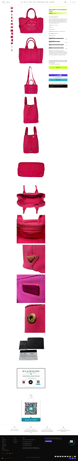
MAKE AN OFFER (58, 80)
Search (3, 447)
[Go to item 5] (12, 20)
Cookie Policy (4, 439)
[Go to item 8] (12, 30)
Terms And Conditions (5, 450)
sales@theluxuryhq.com (28, 443)
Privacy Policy (4, 444)
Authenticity (15, 441)
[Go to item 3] (12, 14)
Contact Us (4, 441)
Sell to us (15, 442)
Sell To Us (3, 448)
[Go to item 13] (12, 46)
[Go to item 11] (12, 40)
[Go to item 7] (12, 27)
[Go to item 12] (12, 43)
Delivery (3, 442)
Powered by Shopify (37, 457)
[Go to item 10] (12, 37)
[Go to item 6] (12, 24)
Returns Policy (4, 445)
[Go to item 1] (12, 7)
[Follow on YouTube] (9, 453)
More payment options (58, 77)
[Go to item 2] (12, 11)
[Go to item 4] (12, 17)
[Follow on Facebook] (2, 453)
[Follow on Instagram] (7, 453)
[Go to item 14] (12, 50)
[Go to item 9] (12, 33)
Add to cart (58, 67)
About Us (15, 439)
